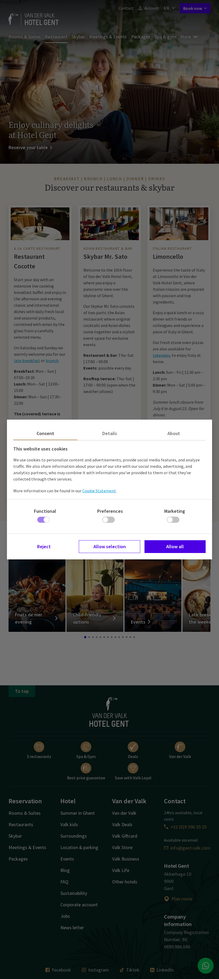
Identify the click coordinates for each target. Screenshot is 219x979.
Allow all (175, 546)
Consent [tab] (45, 433)
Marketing (174, 511)
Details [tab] (109, 433)
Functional (45, 511)
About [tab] (173, 433)
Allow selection (109, 546)
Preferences (110, 511)
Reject (44, 546)
